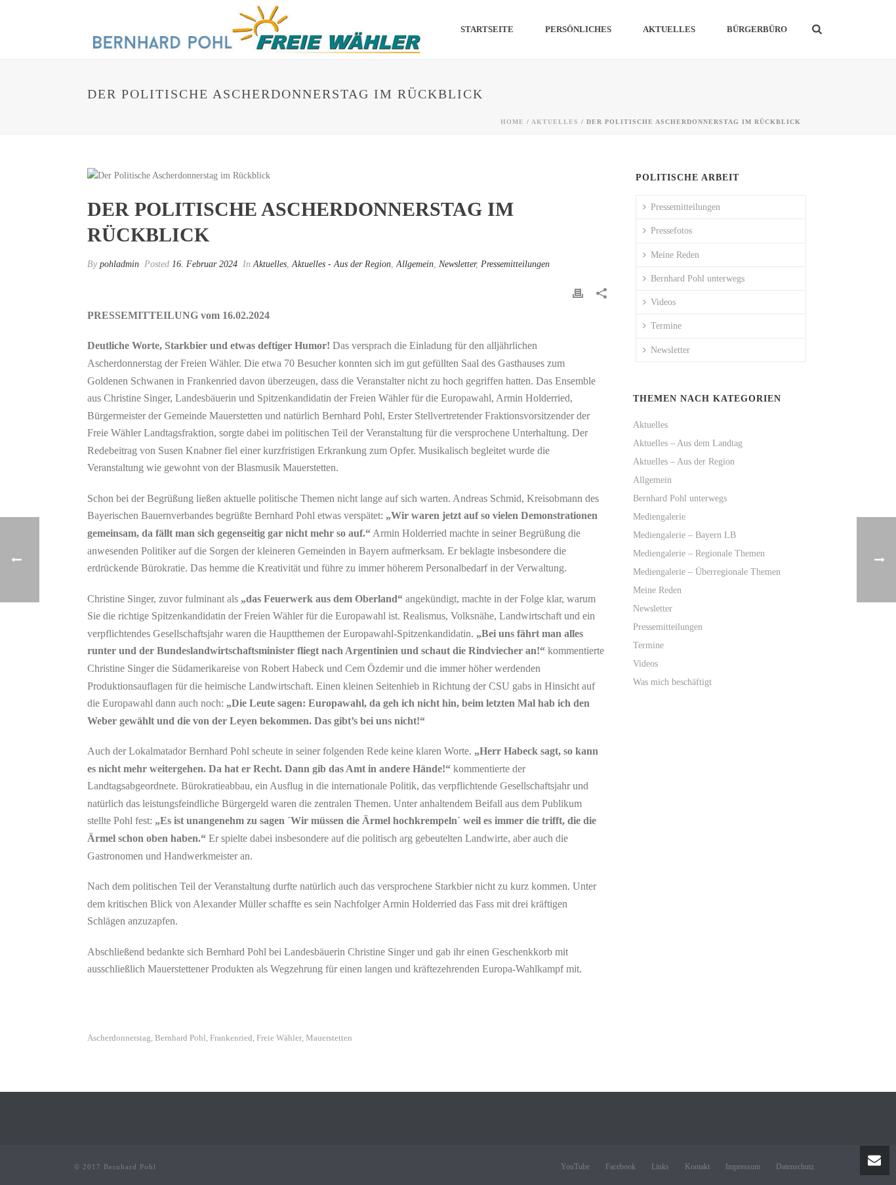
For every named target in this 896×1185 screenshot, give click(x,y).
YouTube (575, 1166)
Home (512, 121)
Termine (666, 326)
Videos (663, 302)
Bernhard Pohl (180, 1037)
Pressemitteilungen (515, 264)
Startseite (487, 29)
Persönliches (578, 29)
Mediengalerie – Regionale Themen (699, 553)
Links (660, 1166)
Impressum (742, 1166)
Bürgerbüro (757, 29)
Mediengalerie (659, 517)
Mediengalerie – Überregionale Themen (707, 572)
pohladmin (119, 264)
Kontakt (697, 1166)
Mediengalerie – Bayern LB (684, 535)
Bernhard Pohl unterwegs (697, 278)
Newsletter (457, 264)
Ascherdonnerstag (119, 1037)
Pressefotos (671, 231)
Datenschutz (795, 1166)
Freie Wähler (279, 1037)
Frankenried (231, 1037)
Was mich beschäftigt (672, 682)
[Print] (578, 293)
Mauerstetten (329, 1037)
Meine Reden (675, 255)
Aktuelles (669, 29)
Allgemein (415, 264)
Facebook (620, 1166)
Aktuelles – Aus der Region (684, 462)
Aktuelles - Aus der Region (341, 264)
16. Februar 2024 (204, 264)
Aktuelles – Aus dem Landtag (688, 443)
